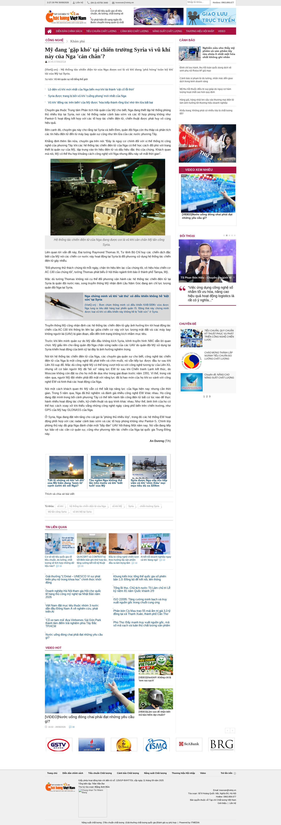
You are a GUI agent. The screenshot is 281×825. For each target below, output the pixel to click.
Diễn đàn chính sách (69, 31)
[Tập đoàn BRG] (221, 744)
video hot (53, 647)
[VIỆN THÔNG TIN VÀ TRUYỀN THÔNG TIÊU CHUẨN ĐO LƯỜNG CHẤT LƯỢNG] (156, 744)
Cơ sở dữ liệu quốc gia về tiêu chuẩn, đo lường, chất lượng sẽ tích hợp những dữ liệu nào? (107, 12)
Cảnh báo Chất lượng (134, 31)
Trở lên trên (227, 773)
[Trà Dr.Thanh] (124, 744)
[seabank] (189, 744)
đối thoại (187, 236)
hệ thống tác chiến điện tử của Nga (88, 506)
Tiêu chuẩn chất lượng (113, 822)
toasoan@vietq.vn (124, 2)
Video (221, 31)
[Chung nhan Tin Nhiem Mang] (140, 798)
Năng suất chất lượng (92, 822)
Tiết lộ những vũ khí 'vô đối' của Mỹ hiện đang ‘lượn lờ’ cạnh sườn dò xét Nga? (66, 483)
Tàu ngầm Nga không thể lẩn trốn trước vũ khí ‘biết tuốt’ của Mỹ (106, 483)
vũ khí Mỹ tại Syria (82, 511)
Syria (131, 506)
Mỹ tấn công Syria (57, 511)
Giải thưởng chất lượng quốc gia (141, 822)
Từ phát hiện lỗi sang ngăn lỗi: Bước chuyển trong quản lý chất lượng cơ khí (107, 21)
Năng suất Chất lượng (167, 31)
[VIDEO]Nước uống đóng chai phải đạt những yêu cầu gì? (89, 719)
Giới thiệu (222, 803)
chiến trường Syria (149, 506)
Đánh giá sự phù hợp (166, 822)
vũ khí (60, 506)
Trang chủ (52, 773)
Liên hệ (79, 2)
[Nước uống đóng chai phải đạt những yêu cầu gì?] (90, 683)
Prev (227, 730)
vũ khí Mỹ (117, 506)
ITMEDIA (195, 822)
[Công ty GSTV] (59, 744)
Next (232, 730)
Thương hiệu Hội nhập (200, 31)
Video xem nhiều (199, 169)
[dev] (91, 744)
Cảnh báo (187, 40)
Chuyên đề (187, 323)
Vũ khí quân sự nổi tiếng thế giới (71, 79)
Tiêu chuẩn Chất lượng (101, 31)
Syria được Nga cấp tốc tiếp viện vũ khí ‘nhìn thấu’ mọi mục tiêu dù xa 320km (149, 483)
